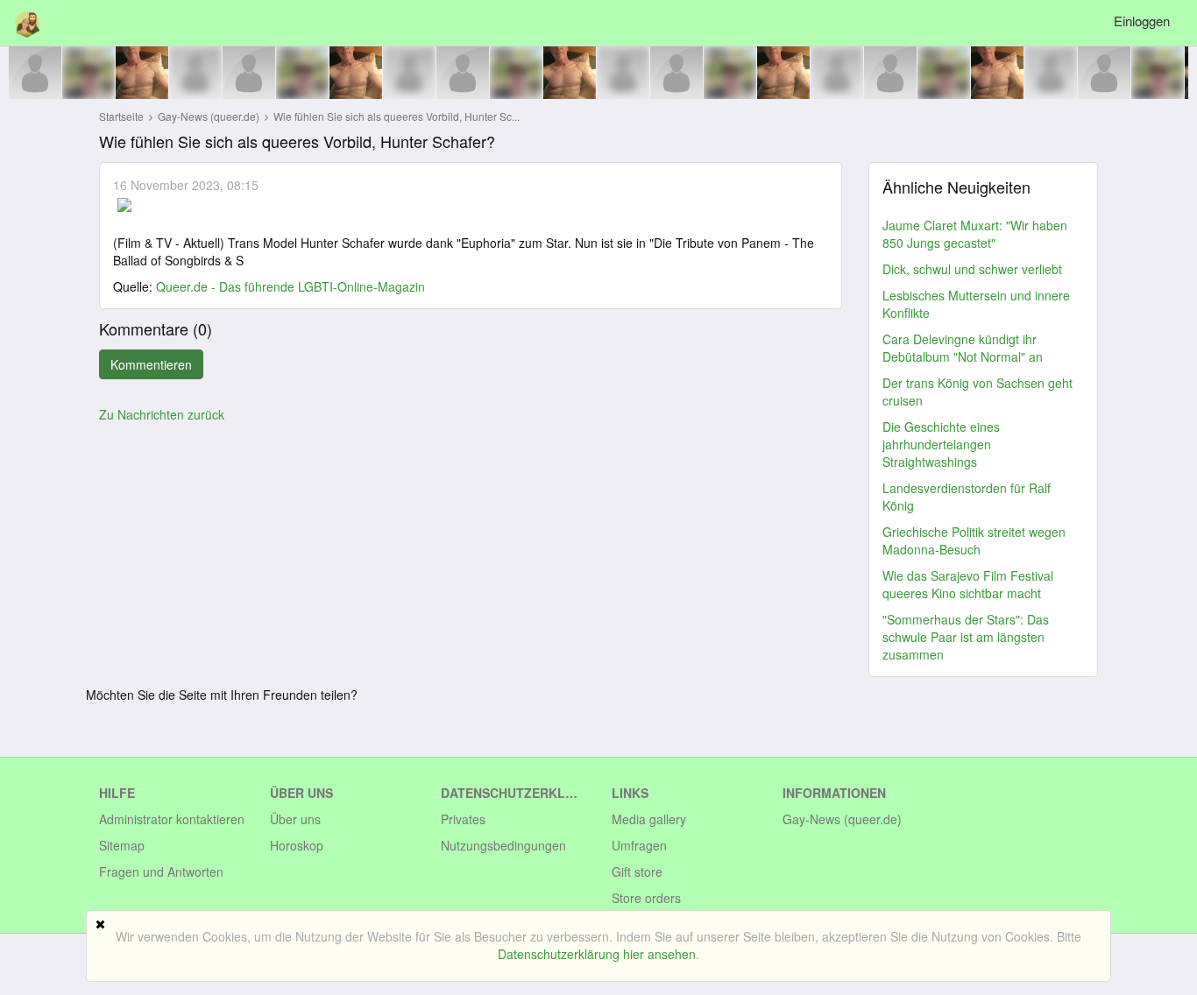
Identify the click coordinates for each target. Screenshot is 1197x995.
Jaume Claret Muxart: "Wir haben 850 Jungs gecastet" (974, 233)
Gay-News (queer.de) (210, 116)
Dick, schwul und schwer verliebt (972, 269)
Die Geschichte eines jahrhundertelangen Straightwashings (941, 444)
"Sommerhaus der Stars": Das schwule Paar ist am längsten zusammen (965, 636)
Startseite (121, 116)
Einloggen (1142, 20)
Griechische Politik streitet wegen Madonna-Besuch (974, 540)
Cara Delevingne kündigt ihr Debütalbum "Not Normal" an (962, 347)
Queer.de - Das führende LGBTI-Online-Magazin (290, 286)
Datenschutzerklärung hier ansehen (597, 954)
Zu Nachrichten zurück (161, 414)
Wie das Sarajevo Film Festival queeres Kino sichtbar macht (967, 584)
